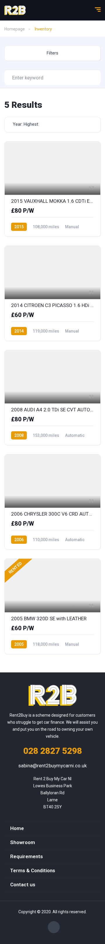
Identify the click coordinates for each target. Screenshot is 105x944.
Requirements (26, 856)
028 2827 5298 (52, 751)
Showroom (22, 842)
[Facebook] (54, 927)
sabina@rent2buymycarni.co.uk (52, 766)
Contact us (22, 884)
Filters (52, 53)
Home (17, 828)
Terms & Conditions (32, 870)
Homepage (14, 29)
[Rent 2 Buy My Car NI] (15, 10)
